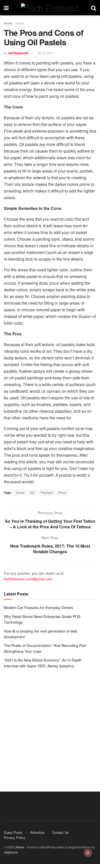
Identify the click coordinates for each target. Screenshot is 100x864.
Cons (20, 492)
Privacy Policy (14, 837)
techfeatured (18, 52)
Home (8, 23)
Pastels (47, 492)
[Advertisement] (50, 726)
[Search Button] (93, 7)
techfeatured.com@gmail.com (28, 578)
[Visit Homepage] (49, 7)
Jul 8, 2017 (45, 52)
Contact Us (60, 832)
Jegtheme (11, 852)
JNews (19, 847)
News (20, 23)
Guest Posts (13, 832)
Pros (62, 492)
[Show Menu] (6, 7)
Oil (32, 492)
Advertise (37, 832)
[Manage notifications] (88, 853)
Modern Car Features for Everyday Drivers (38, 607)
